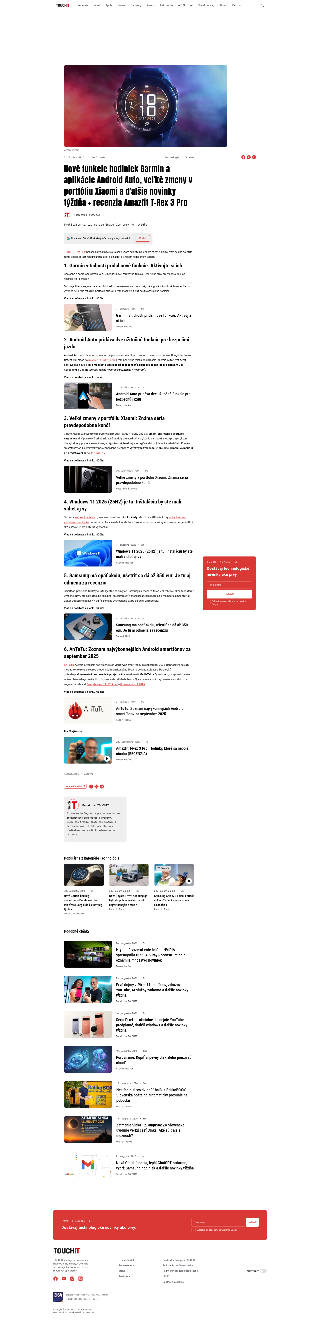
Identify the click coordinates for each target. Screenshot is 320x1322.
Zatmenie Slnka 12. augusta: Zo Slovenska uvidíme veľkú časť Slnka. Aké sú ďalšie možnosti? (150, 1130)
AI (191, 5)
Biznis (223, 5)
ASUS (181, 5)
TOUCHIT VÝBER (75, 252)
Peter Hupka (123, 405)
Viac (235, 5)
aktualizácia (85, 517)
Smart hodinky (206, 5)
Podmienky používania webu (178, 1265)
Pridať (142, 238)
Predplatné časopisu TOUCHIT (179, 1260)
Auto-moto (166, 5)
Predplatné (124, 1276)
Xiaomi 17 (98, 453)
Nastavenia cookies (173, 1282)
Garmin (122, 5)
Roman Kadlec (124, 326)
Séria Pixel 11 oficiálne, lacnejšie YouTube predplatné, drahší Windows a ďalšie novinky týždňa (151, 1025)
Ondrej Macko (124, 636)
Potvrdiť (229, 594)
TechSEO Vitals (89, 1312)
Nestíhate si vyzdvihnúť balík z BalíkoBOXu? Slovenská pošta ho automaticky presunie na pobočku (152, 1095)
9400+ (141, 684)
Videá (97, 5)
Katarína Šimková (126, 488)
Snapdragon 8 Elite (102, 684)
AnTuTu (69, 665)
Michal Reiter (124, 562)
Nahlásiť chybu (74, 786)
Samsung (136, 5)
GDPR (166, 1276)
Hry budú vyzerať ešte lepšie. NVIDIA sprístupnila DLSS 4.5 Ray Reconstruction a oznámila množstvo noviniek (150, 955)
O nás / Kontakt (127, 1260)
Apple (109, 5)
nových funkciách (101, 360)
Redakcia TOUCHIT (87, 214)
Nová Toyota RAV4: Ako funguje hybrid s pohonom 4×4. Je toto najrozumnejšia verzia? (128, 900)
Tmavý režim (252, 1270)
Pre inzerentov (126, 1265)
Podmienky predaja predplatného (180, 1271)
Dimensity (128, 684)
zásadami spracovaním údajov (223, 1230)
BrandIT (123, 1271)
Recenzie (83, 5)
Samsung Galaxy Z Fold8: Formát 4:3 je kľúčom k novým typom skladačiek (174, 900)
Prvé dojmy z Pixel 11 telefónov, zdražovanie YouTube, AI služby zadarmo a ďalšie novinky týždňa (152, 990)
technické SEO (61, 1312)
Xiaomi (150, 5)
